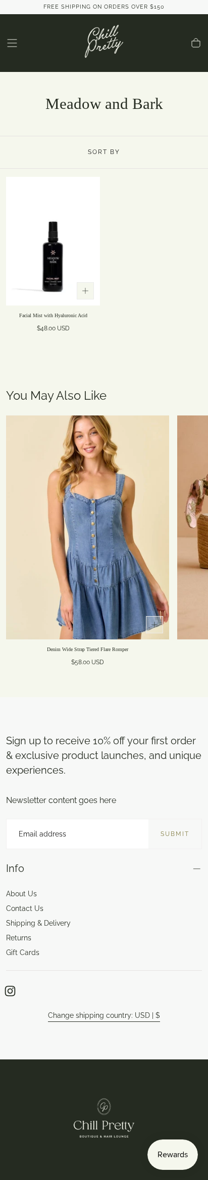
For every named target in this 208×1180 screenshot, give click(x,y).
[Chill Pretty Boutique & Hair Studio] (104, 1120)
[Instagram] (10, 991)
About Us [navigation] (21, 894)
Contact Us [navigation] (24, 908)
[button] (12, 43)
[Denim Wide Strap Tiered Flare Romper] (87, 527)
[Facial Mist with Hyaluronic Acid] (53, 241)
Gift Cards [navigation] (22, 952)
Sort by (104, 152)
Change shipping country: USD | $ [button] (104, 1015)
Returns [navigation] (18, 938)
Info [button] (15, 868)
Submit (175, 834)
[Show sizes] (85, 290)
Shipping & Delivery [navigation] (38, 923)
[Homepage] (104, 43)
